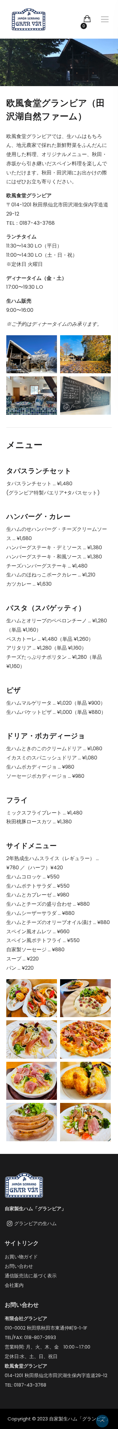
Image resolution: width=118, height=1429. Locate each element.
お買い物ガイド (21, 1256)
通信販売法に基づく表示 (31, 1275)
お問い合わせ (19, 1266)
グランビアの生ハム (35, 1223)
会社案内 (14, 1285)
